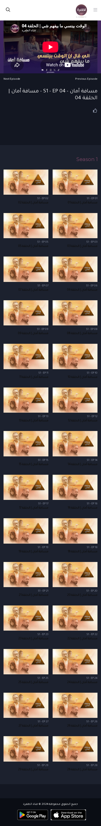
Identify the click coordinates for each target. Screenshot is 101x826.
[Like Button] (95, 110)
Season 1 (86, 159)
